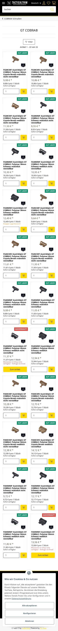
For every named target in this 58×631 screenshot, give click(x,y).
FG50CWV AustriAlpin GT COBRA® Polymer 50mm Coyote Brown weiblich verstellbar (42, 443)
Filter (30, 42)
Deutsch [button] (35, 3)
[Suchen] (52, 9)
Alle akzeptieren (29, 605)
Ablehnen (29, 621)
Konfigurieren (29, 613)
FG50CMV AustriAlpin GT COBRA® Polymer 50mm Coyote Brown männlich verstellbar (42, 397)
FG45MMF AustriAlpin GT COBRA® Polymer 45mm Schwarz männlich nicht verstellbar (14, 303)
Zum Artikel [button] (15, 369)
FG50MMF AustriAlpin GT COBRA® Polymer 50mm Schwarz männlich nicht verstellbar (14, 489)
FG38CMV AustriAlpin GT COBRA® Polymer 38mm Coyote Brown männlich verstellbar (42, 73)
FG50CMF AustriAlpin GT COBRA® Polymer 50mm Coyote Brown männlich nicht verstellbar (14, 397)
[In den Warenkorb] (23, 91)
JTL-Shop (43, 628)
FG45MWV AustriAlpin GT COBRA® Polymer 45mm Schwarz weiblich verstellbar (43, 349)
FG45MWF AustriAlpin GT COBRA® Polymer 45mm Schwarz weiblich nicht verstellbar (15, 349)
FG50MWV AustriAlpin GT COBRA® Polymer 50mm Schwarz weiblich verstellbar (43, 535)
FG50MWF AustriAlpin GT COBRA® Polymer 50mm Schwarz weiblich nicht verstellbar (15, 535)
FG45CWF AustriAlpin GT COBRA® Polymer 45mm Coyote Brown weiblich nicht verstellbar (42, 257)
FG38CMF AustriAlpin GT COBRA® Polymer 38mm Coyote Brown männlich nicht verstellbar (14, 73)
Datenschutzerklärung (21, 598)
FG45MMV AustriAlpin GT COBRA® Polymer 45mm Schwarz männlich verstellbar (42, 303)
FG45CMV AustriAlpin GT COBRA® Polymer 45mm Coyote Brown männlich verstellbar (14, 257)
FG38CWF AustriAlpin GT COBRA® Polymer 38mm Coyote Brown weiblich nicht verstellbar (14, 119)
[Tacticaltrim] (17, 3)
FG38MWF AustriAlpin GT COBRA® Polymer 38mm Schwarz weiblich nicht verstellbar (42, 165)
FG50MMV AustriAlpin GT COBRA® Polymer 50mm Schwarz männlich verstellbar (42, 489)
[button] (44, 3)
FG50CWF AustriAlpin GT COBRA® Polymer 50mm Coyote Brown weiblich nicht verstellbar (14, 443)
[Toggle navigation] (3, 3)
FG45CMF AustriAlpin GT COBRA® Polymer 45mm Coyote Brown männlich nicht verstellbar (42, 211)
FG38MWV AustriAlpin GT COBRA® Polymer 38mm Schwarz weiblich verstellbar (15, 211)
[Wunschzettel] (48, 3)
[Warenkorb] (53, 3)
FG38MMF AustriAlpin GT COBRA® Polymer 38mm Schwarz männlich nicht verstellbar (42, 119)
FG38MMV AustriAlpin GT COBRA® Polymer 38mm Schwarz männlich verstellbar (15, 165)
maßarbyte (26, 628)
